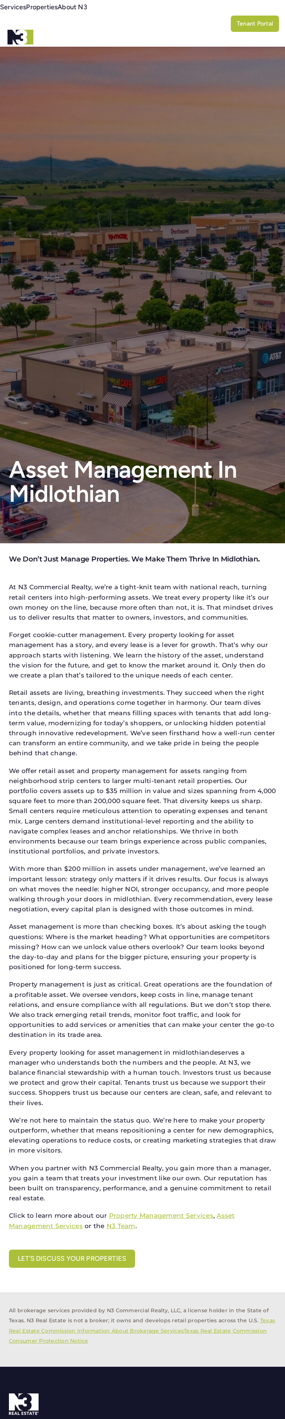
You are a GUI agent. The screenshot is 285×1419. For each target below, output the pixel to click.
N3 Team (121, 1226)
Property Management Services (161, 1215)
